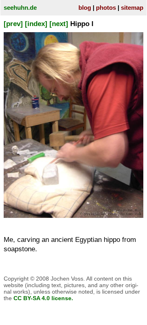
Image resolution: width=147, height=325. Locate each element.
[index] (36, 24)
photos (106, 7)
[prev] (13, 24)
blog (84, 7)
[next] (58, 24)
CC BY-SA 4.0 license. (43, 298)
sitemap (132, 7)
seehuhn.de (20, 7)
